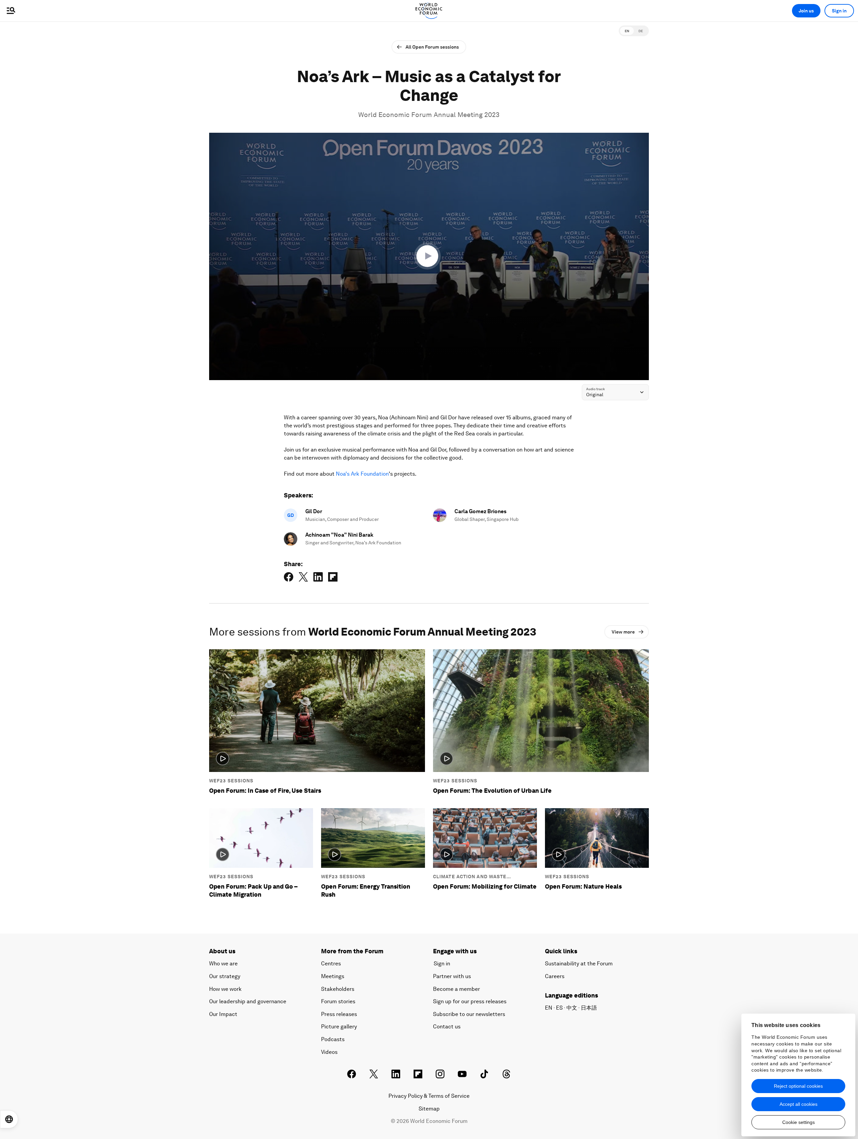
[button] (429, 256)
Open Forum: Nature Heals (583, 886)
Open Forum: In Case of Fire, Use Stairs (265, 790)
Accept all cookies (798, 1104)
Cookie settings (798, 1122)
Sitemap (429, 1108)
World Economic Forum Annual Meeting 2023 (428, 115)
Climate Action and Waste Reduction (469, 877)
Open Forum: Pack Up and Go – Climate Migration (253, 890)
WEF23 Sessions (231, 780)
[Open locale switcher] (9, 1119)
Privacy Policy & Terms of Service (429, 1096)
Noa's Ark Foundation (362, 474)
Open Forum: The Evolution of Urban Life (492, 790)
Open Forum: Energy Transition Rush (365, 890)
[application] (429, 256)
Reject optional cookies (798, 1086)
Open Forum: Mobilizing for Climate (485, 886)
